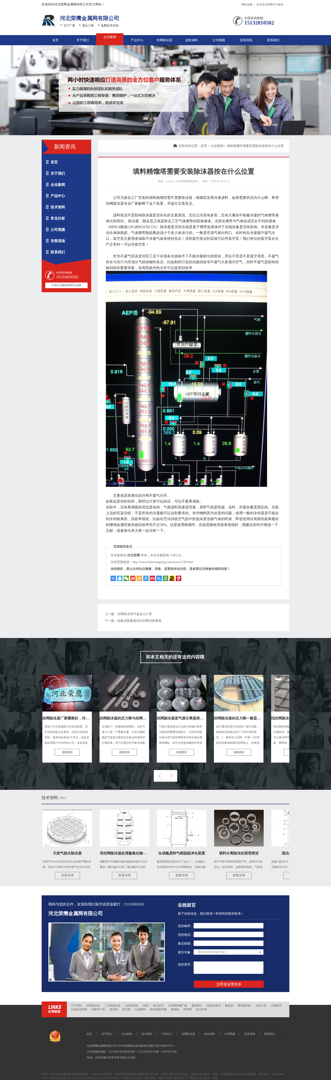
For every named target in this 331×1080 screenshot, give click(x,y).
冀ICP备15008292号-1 (162, 1045)
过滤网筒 (140, 1009)
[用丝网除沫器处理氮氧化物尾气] (103, 828)
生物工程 (261, 1005)
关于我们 (82, 40)
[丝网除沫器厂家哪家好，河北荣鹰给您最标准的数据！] (45, 693)
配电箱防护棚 (158, 1009)
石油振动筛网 (79, 1009)
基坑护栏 (158, 1005)
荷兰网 (126, 1009)
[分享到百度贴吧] (159, 578)
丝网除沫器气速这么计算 (134, 614)
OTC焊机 (76, 1005)
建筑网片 (197, 1005)
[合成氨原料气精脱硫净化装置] (160, 828)
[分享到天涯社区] (178, 578)
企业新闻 (110, 37)
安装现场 (246, 40)
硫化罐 (114, 1009)
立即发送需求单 (228, 984)
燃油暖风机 (244, 1005)
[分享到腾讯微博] (146, 578)
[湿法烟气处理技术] (274, 828)
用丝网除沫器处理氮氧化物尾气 (103, 853)
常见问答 (58, 218)
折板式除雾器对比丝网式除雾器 (139, 620)
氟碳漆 (229, 1005)
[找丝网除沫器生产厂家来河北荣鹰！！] (274, 693)
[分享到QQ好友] (119, 578)
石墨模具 (276, 1005)
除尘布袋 (201, 1009)
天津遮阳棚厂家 (177, 1005)
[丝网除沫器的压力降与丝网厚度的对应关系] (103, 693)
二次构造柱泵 (112, 1005)
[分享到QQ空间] (139, 578)
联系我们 (273, 40)
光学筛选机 (131, 1005)
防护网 (188, 1009)
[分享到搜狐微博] (165, 578)
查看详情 (46, 875)
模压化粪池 (213, 1005)
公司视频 (219, 40)
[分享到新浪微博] (133, 578)
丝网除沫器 (164, 40)
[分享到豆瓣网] (172, 578)
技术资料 (58, 207)
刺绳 (145, 1005)
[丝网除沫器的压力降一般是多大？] (217, 693)
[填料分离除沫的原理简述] (217, 828)
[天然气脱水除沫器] (46, 828)
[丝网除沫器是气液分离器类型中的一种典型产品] (160, 693)
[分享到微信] (126, 578)
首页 (55, 40)
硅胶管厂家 (98, 1009)
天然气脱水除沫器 (46, 853)
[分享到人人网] (152, 578)
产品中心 (137, 40)
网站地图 (247, 4)
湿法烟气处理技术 (274, 853)
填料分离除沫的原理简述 (217, 853)
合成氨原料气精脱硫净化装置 (160, 853)
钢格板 (175, 1009)
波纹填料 (191, 40)
